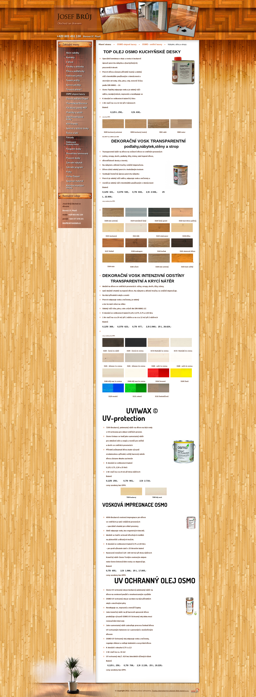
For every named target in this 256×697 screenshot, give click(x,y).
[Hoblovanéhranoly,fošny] (75, 143)
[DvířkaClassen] (75, 176)
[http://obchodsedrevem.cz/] (75, 31)
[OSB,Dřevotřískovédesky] (75, 118)
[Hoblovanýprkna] (75, 76)
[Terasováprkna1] (75, 89)
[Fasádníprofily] (75, 80)
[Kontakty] (75, 57)
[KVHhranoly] (75, 124)
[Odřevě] (75, 62)
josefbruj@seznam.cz (72, 223)
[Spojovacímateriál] (75, 181)
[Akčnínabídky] (75, 53)
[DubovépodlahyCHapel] (75, 99)
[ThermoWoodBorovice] (75, 103)
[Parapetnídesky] (75, 149)
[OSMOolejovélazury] (75, 94)
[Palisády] (75, 137)
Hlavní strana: (105, 44)
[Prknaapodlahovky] (75, 71)
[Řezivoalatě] (75, 133)
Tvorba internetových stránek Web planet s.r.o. (170, 691)
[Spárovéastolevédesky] (75, 128)
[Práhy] (75, 172)
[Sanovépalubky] (75, 85)
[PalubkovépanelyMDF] (75, 108)
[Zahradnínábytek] (75, 163)
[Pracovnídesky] (75, 158)
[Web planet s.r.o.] (195, 692)
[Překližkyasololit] (75, 112)
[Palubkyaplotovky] (75, 66)
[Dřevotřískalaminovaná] (75, 153)
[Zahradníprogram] (75, 167)
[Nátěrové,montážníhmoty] (75, 186)
